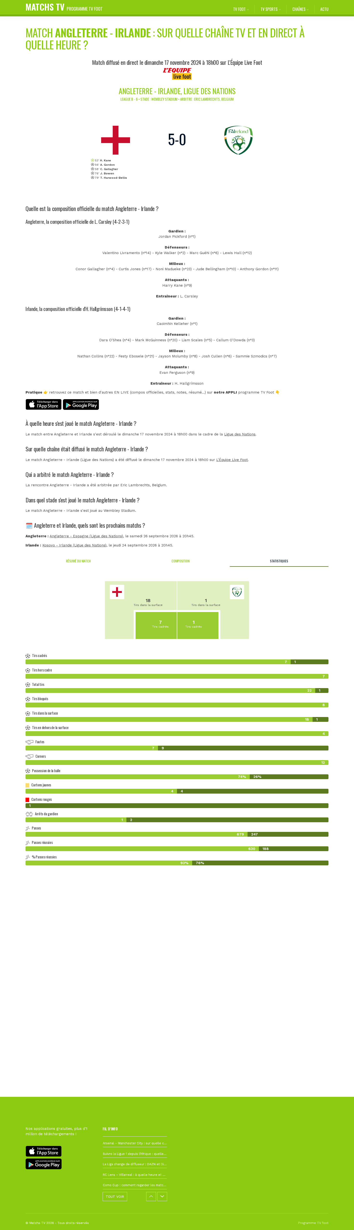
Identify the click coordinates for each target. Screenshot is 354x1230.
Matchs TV (64, 6)
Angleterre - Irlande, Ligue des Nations (177, 91)
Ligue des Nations (240, 434)
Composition (180, 560)
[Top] (341, 1219)
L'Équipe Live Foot (232, 460)
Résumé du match (78, 560)
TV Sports (269, 9)
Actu (324, 9)
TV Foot (239, 9)
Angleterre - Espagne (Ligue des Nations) (86, 536)
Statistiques (279, 560)
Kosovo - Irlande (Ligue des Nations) (74, 545)
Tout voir (115, 1196)
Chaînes (298, 9)
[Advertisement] (177, 957)
